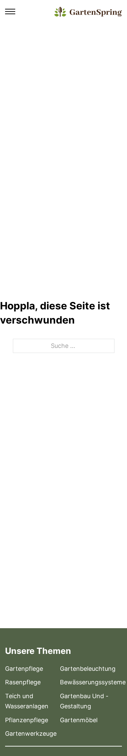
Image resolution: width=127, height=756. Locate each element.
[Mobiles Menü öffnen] (10, 11)
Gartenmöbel (79, 720)
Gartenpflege (24, 668)
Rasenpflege (23, 682)
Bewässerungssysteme (93, 682)
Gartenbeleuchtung (87, 668)
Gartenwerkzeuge (31, 733)
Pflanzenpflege (26, 720)
